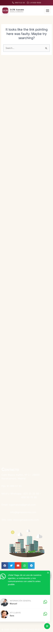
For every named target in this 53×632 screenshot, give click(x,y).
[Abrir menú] (47, 10)
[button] (4, 565)
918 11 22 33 (20, 3)
